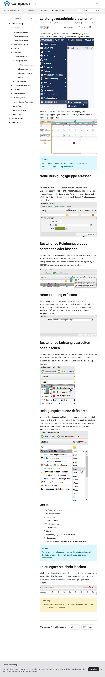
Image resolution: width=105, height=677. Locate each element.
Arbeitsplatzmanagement (22, 85)
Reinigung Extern (21, 61)
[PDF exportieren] (90, 27)
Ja (76, 627)
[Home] (20, 4)
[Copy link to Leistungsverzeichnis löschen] (90, 567)
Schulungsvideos (17, 118)
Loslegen (17, 28)
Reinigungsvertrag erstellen (25, 73)
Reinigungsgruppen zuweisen (25, 69)
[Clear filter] (31, 19)
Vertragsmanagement (21, 36)
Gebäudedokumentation (22, 44)
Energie (16, 48)
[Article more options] (95, 27)
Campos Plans (16, 114)
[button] (89, 10)
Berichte (20, 77)
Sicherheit (17, 90)
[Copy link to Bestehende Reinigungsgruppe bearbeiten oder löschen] (81, 249)
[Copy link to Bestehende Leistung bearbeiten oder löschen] (64, 348)
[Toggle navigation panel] (35, 21)
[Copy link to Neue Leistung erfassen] (81, 295)
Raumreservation (19, 94)
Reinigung (44, 10)
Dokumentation (15, 10)
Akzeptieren (94, 669)
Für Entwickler (16, 122)
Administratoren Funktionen (23, 102)
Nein (90, 627)
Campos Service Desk (19, 110)
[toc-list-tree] (79, 27)
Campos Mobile (17, 106)
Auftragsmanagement (21, 32)
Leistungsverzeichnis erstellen (25, 65)
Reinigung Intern (21, 81)
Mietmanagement (19, 98)
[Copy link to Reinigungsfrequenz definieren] (92, 411)
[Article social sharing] (85, 27)
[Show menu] (97, 4)
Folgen (70, 27)
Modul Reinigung (21, 57)
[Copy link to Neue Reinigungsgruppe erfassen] (44, 182)
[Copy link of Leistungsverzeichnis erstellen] (91, 19)
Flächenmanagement (21, 40)
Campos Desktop (31, 10)
